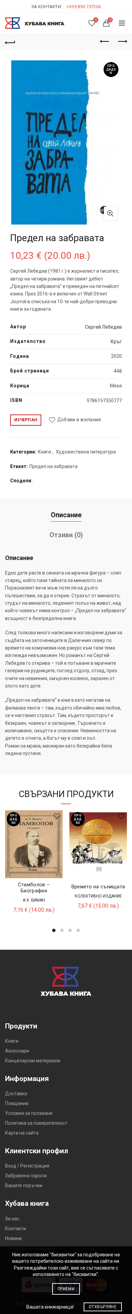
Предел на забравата (53, 466)
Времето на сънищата (98, 887)
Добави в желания (79, 419)
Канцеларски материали (32, 1060)
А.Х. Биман (34, 900)
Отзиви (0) (66, 535)
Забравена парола (26, 1175)
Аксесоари (17, 1051)
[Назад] (10, 42)
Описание (66, 515)
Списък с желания (96, 20)
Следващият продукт (121, 42)
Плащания (16, 1103)
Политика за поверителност (36, 1123)
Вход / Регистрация (27, 1165)
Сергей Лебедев (103, 327)
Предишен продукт (104, 42)
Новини (13, 1238)
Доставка (16, 1093)
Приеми (66, 1289)
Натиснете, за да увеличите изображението (110, 213)
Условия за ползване (28, 1113)
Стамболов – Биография (34, 888)
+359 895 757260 (84, 6)
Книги (44, 452)
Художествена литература (86, 452)
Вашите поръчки (23, 1185)
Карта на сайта (22, 1133)
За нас (12, 1218)
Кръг (116, 341)
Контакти (15, 1228)
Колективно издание (98, 896)
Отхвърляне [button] (102, 1307)
